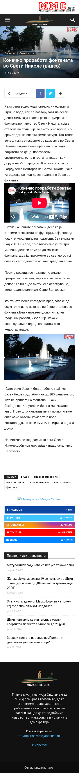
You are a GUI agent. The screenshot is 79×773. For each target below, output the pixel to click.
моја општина (15, 482)
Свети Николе (26, 53)
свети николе (62, 482)
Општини (10, 53)
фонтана (11, 487)
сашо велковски (39, 482)
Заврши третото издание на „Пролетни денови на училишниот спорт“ (35, 640)
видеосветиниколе (46, 476)
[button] (73, 20)
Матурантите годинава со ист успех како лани (40, 565)
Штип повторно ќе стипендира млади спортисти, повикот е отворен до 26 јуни (36, 622)
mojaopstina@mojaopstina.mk (39, 736)
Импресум (39, 745)
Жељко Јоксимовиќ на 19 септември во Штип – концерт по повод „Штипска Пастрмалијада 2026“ (40, 583)
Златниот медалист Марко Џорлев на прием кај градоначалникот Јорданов (39, 604)
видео (25, 476)
